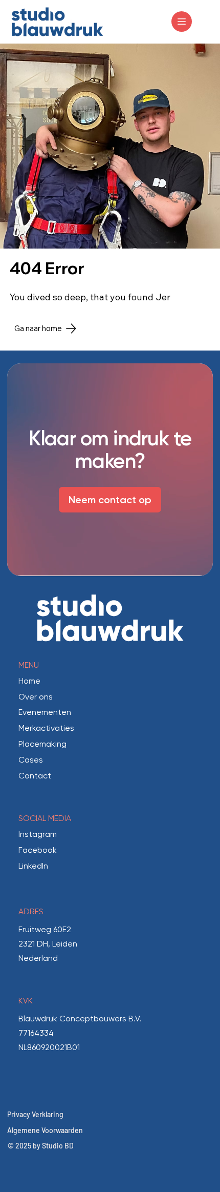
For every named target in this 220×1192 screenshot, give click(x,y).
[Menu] (181, 21)
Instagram (37, 834)
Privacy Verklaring (35, 1114)
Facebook (37, 850)
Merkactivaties (46, 728)
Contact (34, 775)
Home (29, 681)
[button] (195, 563)
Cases (30, 760)
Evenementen (44, 712)
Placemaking (42, 744)
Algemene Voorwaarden (45, 1130)
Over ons (35, 697)
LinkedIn (33, 866)
